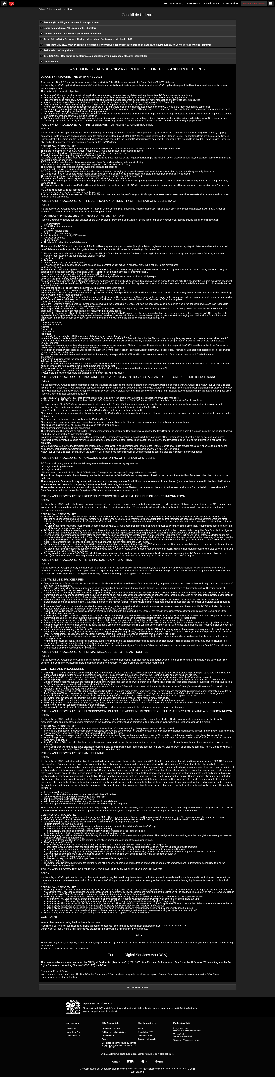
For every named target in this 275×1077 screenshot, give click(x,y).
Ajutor (140, 1028)
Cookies (105, 1039)
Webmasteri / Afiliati (182, 1036)
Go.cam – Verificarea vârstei (186, 1040)
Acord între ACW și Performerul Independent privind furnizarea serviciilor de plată (88, 39)
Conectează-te (73, 1035)
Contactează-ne (145, 1035)
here (98, 922)
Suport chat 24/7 (145, 1032)
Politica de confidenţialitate (58, 50)
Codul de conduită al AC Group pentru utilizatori (70, 28)
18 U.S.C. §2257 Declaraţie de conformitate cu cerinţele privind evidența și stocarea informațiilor (95, 56)
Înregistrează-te (73, 1032)
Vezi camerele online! (137, 987)
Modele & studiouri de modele (187, 1030)
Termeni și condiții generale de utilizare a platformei (71, 22)
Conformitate (51, 61)
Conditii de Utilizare (111, 1028)
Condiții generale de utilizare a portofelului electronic (72, 33)
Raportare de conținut (148, 1039)
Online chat (71, 1028)
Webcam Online (45, 9)
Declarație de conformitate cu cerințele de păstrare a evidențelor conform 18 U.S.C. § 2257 (120, 1045)
